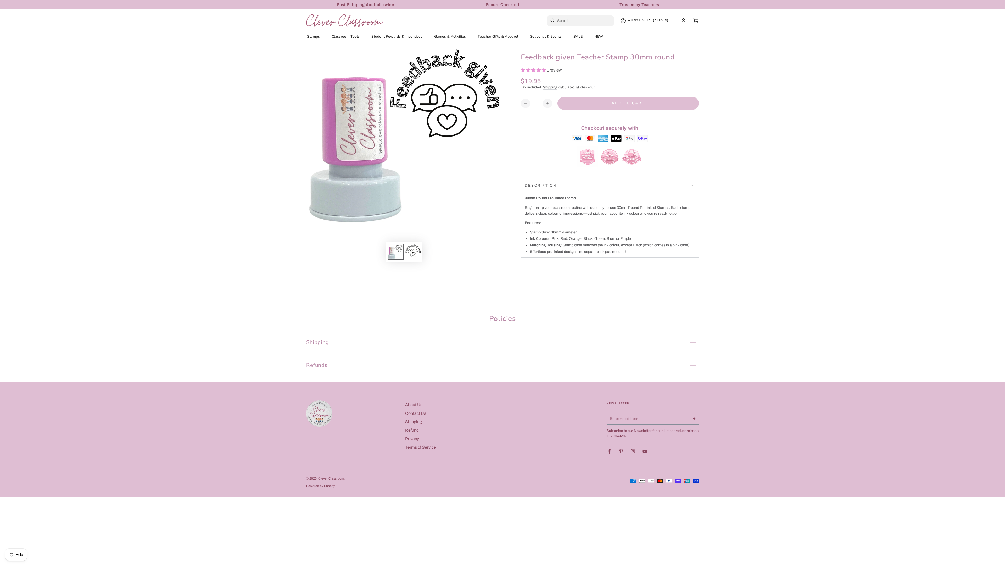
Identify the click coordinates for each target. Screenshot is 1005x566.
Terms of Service (420, 447)
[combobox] (581, 20)
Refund (412, 430)
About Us (413, 404)
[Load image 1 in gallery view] (396, 252)
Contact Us (415, 413)
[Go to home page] (344, 20)
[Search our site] (552, 21)
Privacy (412, 439)
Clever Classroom (331, 478)
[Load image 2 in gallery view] (413, 252)
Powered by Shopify (320, 486)
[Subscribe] (696, 418)
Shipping (550, 87)
